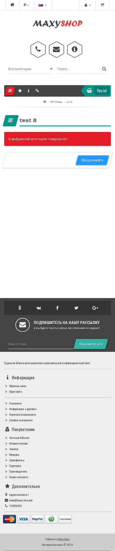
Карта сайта (14, 391)
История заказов (17, 443)
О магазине (14, 403)
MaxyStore (64, 539)
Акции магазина (18, 477)
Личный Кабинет (18, 438)
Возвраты (13, 454)
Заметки (13, 449)
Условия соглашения (20, 420)
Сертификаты (16, 460)
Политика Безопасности (22, 414)
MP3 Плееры (56, 101)
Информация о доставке (22, 409)
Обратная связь (17, 386)
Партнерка (14, 466)
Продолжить (92, 160)
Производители (17, 471)
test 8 (69, 101)
